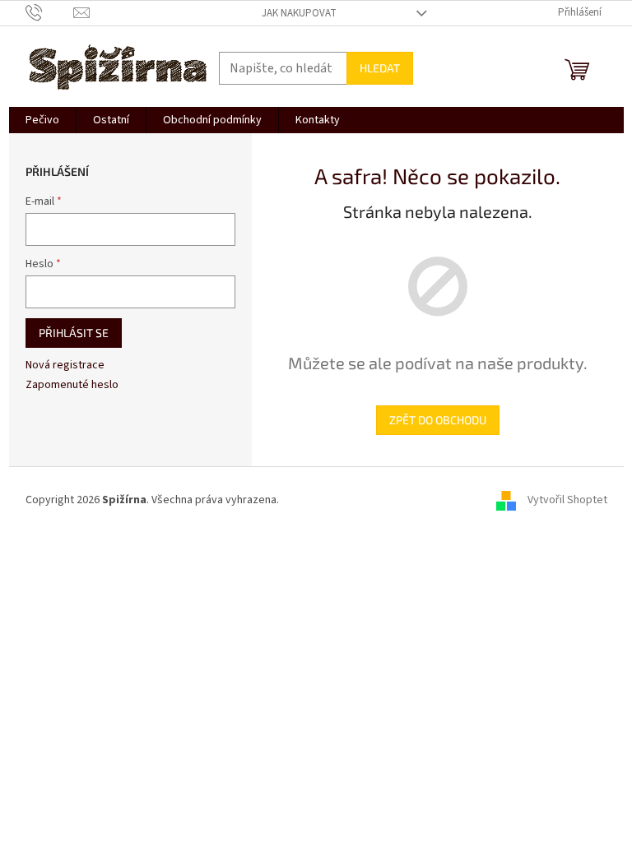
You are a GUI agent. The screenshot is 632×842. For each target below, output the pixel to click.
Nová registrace (65, 365)
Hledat (380, 68)
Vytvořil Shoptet (567, 500)
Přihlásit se (74, 333)
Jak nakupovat (299, 13)
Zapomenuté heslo (72, 385)
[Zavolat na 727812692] (50, 12)
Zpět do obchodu (437, 420)
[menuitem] (42, 120)
